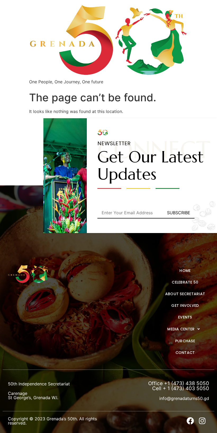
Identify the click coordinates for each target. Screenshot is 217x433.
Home (185, 270)
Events (185, 317)
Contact (185, 352)
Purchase (185, 341)
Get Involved (185, 305)
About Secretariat (185, 294)
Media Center (181, 329)
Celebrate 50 (185, 282)
